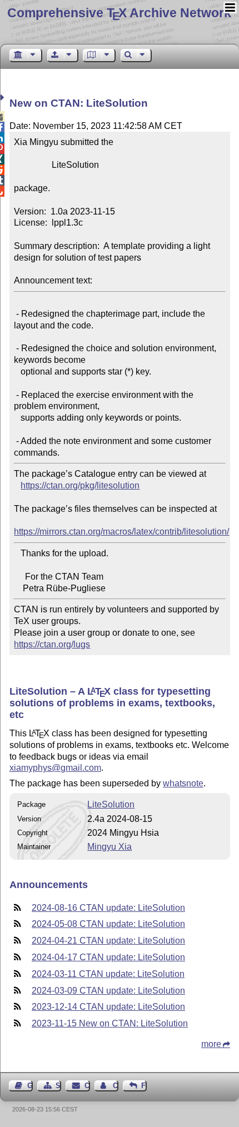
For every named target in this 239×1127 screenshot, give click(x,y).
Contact (86, 1085)
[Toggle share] (4, 97)
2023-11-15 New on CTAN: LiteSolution (110, 1023)
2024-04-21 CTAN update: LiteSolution (108, 940)
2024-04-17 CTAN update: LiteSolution (108, 957)
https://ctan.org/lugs (52, 644)
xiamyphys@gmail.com (55, 767)
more (211, 1044)
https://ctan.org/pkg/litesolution (80, 485)
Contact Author (115, 1085)
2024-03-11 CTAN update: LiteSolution (108, 974)
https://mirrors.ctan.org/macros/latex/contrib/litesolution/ (121, 531)
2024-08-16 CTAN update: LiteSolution (108, 907)
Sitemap (58, 1085)
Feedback (144, 1085)
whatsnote (183, 783)
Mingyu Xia (109, 846)
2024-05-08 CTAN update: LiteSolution (108, 924)
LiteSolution (111, 804)
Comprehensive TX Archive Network (119, 13)
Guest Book (30, 1085)
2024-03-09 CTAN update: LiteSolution (108, 990)
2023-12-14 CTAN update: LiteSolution (108, 1006)
